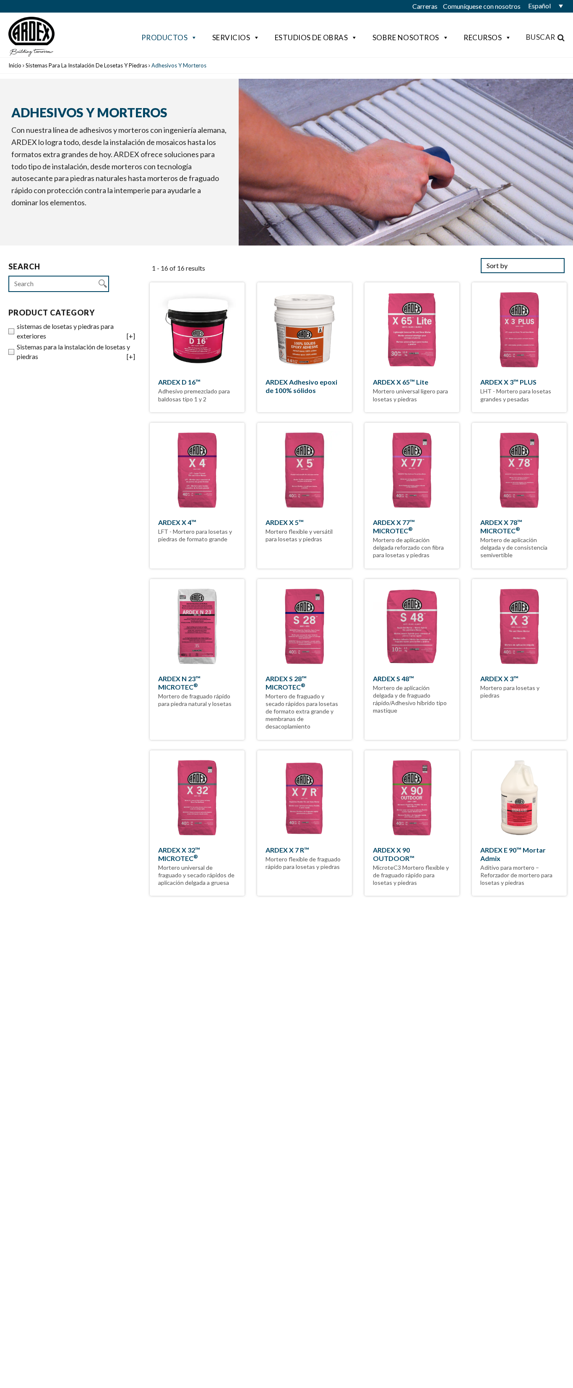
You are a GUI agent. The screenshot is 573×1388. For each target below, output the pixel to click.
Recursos (483, 37)
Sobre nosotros (405, 37)
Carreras (425, 6)
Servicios (231, 37)
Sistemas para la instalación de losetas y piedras (86, 65)
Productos (164, 37)
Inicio (14, 65)
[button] (544, 6)
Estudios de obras (311, 37)
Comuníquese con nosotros (482, 6)
